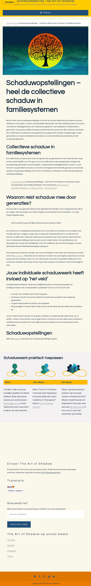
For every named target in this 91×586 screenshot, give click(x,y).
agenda (17, 339)
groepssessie (76, 407)
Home (8, 23)
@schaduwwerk (18, 182)
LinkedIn (10, 545)
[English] (8, 487)
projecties (19, 256)
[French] (11, 487)
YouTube (11, 540)
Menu (47, 13)
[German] (13, 487)
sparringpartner (11, 403)
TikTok (10, 556)
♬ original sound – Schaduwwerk (42, 188)
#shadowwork (62, 185)
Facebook (11, 551)
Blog (15, 23)
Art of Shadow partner (50, 473)
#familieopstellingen (19, 188)
